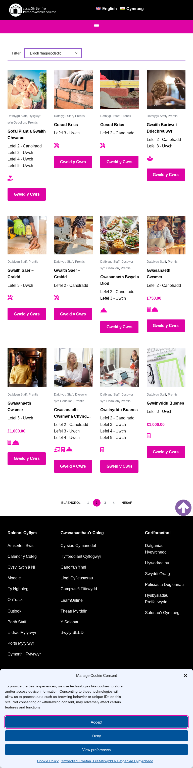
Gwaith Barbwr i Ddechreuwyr (162, 128)
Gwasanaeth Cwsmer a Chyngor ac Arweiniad (72, 414)
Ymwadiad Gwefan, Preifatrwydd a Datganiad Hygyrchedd (107, 761)
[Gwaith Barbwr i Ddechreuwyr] (166, 89)
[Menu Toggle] (96, 25)
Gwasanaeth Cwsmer (158, 273)
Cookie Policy (48, 761)
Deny (96, 735)
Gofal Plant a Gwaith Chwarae (27, 134)
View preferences (96, 749)
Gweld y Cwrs (27, 194)
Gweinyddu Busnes (119, 410)
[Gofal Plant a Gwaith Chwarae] (27, 89)
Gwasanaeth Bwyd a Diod (119, 280)
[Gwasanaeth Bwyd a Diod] (119, 235)
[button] (185, 675)
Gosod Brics (66, 125)
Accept (96, 722)
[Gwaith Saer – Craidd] (27, 235)
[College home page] (33, 10)
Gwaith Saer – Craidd (21, 273)
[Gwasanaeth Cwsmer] (166, 235)
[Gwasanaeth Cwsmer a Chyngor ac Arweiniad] (73, 367)
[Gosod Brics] (73, 89)
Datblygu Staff (17, 116)
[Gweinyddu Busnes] (119, 367)
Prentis (33, 122)
